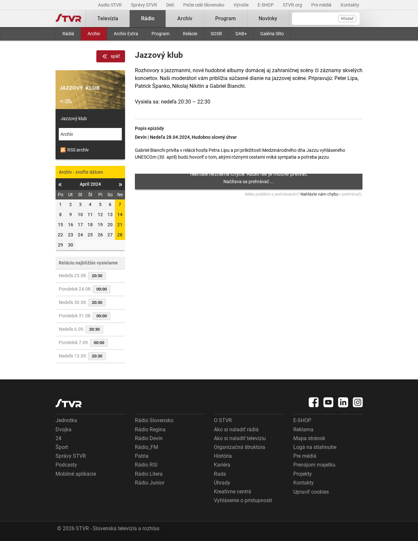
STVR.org (293, 5)
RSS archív (78, 149)
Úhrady (222, 483)
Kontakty (350, 5)
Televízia (107, 18)
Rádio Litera (149, 474)
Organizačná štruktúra (239, 447)
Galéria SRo (272, 33)
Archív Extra (126, 33)
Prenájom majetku (314, 465)
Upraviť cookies (311, 492)
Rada (220, 474)
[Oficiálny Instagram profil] (357, 402)
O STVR (223, 420)
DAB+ (241, 33)
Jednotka (66, 420)
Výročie (241, 5)
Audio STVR (110, 5)
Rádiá (68, 33)
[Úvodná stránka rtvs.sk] (69, 18)
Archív (94, 33)
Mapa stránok (309, 438)
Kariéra (222, 465)
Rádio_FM (146, 447)
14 (119, 214)
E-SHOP (266, 5)
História (223, 456)
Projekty (302, 474)
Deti (170, 5)
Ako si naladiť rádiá (236, 429)
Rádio (147, 18)
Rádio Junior (149, 483)
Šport (62, 447)
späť (115, 56)
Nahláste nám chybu (319, 194)
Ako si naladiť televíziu (240, 438)
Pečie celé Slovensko (204, 5)
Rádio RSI (146, 465)
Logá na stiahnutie (314, 447)
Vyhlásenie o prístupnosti (243, 500)
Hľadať (347, 18)
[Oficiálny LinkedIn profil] (343, 402)
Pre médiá (321, 5)
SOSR (216, 33)
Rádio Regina (150, 429)
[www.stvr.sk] (69, 403)
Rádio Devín (149, 438)
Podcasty (66, 465)
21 (119, 224)
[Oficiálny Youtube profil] (328, 402)
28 (119, 234)
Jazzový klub (73, 118)
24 (58, 438)
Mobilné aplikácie (76, 474)
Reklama (303, 429)
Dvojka (64, 429)
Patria (142, 456)
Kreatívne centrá (232, 491)
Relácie (190, 33)
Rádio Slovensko (154, 420)
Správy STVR (144, 5)
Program (160, 33)
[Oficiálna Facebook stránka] (313, 402)
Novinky (268, 18)
